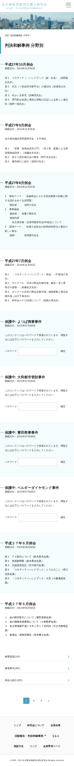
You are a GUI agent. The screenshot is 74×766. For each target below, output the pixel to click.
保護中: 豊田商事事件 (21, 432)
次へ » (48, 701)
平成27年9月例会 (18, 125)
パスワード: (11, 351)
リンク (33, 746)
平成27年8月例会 (18, 183)
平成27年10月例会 (19, 64)
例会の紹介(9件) (14, 680)
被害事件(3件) (12, 668)
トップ (17, 725)
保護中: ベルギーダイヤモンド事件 (32, 488)
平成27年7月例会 (18, 261)
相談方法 (19, 746)
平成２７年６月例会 (20, 543)
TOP (7, 35)
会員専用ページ (51, 746)
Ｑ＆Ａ (55, 736)
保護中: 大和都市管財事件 (25, 377)
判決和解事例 (16, 35)
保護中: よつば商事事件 (23, 322)
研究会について (35, 725)
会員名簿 (55, 725)
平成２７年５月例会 (20, 604)
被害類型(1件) (12, 656)
